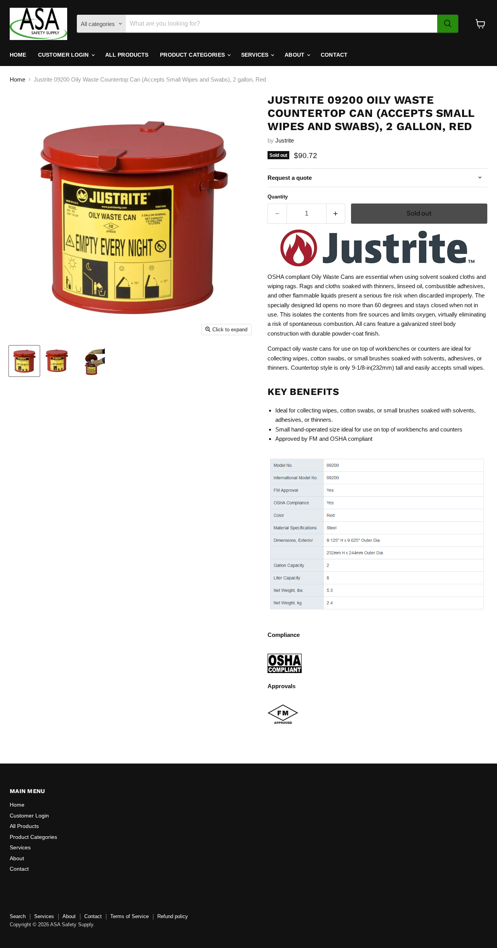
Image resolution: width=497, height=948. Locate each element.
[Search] (447, 24)
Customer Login (64, 55)
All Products (127, 55)
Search (18, 916)
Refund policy (172, 916)
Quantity (278, 197)
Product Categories (193, 55)
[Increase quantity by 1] (336, 213)
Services (255, 55)
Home (18, 55)
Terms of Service (129, 916)
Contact (334, 55)
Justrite (284, 140)
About (295, 55)
